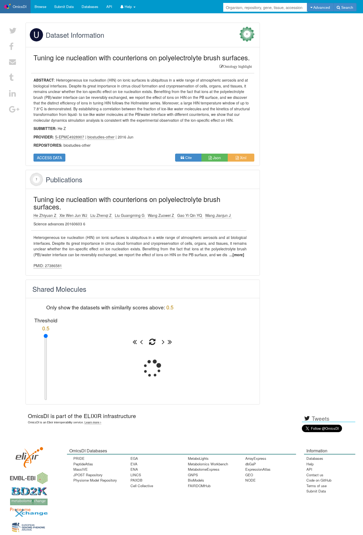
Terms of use (316, 485)
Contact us (314, 474)
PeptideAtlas (83, 463)
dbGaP (250, 463)
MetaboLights (198, 458)
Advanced (321, 7)
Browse (40, 6)
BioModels (196, 480)
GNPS (193, 474)
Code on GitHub (318, 480)
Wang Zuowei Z (161, 215)
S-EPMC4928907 (69, 137)
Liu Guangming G (130, 215)
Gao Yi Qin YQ (190, 215)
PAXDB (136, 480)
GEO (249, 474)
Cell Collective (141, 485)
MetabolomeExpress (204, 469)
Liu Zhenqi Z (101, 215)
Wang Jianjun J (218, 215)
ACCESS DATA (49, 157)
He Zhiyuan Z (45, 215)
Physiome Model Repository (95, 480)
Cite (190, 157)
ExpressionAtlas (258, 469)
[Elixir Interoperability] (28, 455)
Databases (90, 6)
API (309, 469)
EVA (133, 463)
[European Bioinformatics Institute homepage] (28, 476)
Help (310, 463)
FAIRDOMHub (199, 485)
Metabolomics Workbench (208, 463)
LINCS (135, 474)
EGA (134, 458)
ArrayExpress (255, 458)
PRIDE (79, 458)
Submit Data (316, 491)
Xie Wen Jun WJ (74, 215)
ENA (134, 469)
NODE (250, 480)
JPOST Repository (88, 474)
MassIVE (80, 469)
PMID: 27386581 (47, 265)
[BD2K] (28, 489)
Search (346, 7)
